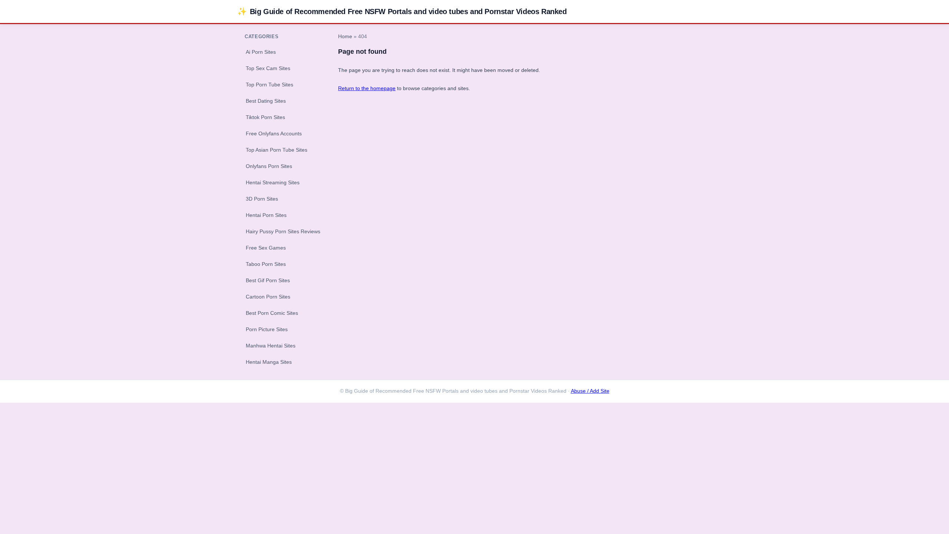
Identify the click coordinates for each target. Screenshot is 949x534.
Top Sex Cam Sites (268, 68)
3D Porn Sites (262, 199)
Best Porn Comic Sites (272, 313)
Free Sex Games (266, 248)
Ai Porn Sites (261, 52)
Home (345, 36)
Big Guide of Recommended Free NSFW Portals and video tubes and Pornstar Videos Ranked (402, 11)
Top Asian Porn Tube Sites (276, 150)
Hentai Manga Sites (269, 362)
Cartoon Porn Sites (268, 297)
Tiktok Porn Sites (265, 117)
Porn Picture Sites (267, 329)
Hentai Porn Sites (266, 215)
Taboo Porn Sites (266, 264)
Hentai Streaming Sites (273, 182)
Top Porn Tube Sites (269, 85)
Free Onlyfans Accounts (274, 133)
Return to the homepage (367, 88)
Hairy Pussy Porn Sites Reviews (283, 231)
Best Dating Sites (266, 101)
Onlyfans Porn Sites (269, 166)
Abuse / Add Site (590, 391)
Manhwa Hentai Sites (270, 346)
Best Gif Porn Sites (268, 280)
